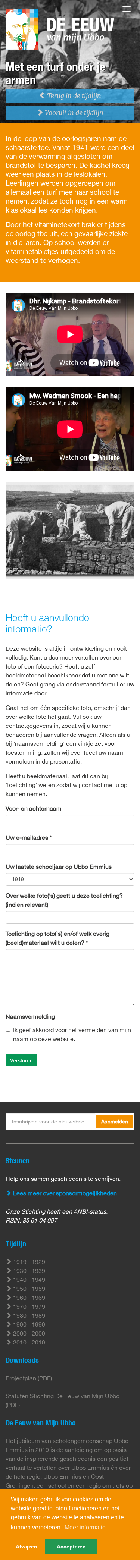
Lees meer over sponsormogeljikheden (64, 1193)
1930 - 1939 (28, 1270)
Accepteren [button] (71, 1547)
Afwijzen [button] (26, 1547)
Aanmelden (114, 1122)
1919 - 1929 (28, 1261)
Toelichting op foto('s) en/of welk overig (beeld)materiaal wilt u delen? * (57, 938)
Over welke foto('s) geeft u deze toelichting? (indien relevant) (64, 900)
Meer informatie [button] (85, 1527)
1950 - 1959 (28, 1288)
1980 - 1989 (28, 1315)
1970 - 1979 (28, 1306)
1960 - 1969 (28, 1297)
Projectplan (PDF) (29, 1378)
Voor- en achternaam (34, 808)
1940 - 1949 (28, 1279)
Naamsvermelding (30, 1016)
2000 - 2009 (28, 1333)
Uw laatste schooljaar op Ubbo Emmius (59, 866)
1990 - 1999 (28, 1324)
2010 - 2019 (28, 1342)
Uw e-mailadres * (29, 837)
